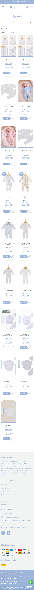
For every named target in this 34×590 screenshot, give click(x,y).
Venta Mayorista (6, 498)
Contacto (4, 504)
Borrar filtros (12, 32)
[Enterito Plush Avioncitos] (12, 211)
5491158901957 (8, 514)
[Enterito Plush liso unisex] (12, 256)
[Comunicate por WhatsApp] (31, 582)
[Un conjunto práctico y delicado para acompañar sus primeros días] (29, 347)
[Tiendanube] (10, 582)
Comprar (6, 73)
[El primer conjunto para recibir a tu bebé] (12, 118)
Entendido (29, 587)
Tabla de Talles (5, 488)
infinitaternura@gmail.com (11, 517)
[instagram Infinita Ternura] (3, 533)
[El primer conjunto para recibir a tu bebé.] (29, 118)
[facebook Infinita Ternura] (8, 533)
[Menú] (3, 7)
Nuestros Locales (6, 495)
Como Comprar (5, 491)
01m (3, 32)
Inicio (7, 13)
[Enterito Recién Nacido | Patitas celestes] (29, 302)
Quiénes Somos (5, 485)
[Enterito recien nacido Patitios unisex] (29, 256)
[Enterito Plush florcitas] (29, 211)
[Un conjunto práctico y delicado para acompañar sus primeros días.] (12, 438)
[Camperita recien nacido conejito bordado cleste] (29, 73)
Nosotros (4, 501)
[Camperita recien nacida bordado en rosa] (12, 73)
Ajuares (13, 13)
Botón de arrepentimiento (11, 578)
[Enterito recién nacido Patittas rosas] (12, 302)
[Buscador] (27, 7)
